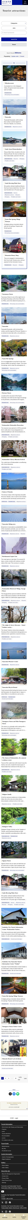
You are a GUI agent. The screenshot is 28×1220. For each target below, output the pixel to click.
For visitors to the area (7, 1140)
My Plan (4, 1148)
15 (15, 1078)
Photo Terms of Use (7, 1180)
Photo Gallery (5, 1165)
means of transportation (8, 1157)
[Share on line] (17, 1093)
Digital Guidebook (6, 1159)
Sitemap (4, 1182)
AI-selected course (6, 1150)
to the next (20, 1078)
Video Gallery (5, 1167)
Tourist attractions (6, 1133)
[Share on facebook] (14, 1093)
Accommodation (6, 1135)
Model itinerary (5, 1146)
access (3, 1138)
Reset (14, 44)
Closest (22, 56)
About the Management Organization (11, 1173)
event (3, 1131)
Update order (15, 56)
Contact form (5, 1176)
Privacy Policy (5, 1178)
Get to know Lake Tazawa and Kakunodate (12, 1127)
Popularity (7, 56)
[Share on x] (10, 1093)
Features (4, 1129)
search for (14, 39)
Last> (25, 1078)
